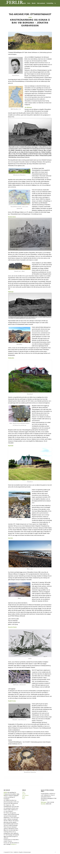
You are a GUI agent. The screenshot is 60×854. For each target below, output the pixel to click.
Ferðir (23, 792)
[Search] (55, 3)
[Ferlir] (15, 3)
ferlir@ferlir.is (13, 844)
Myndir (23, 797)
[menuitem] (24, 3)
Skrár (30, 17)
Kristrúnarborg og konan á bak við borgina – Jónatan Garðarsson (30, 23)
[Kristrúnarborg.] (30, 41)
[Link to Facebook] (55, 852)
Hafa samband (25, 795)
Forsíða (23, 793)
